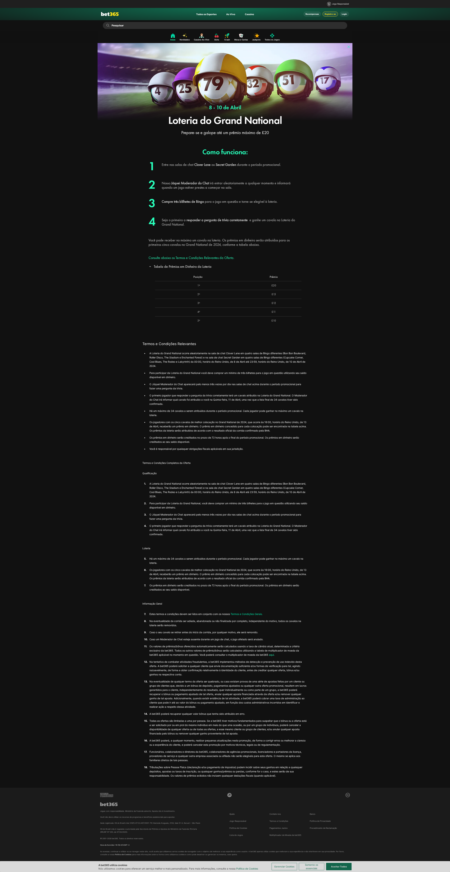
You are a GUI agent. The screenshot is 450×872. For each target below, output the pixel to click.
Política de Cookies (247, 868)
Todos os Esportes (206, 14)
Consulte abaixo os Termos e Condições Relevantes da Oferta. (191, 257)
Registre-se (330, 14)
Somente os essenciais (311, 866)
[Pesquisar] (108, 25)
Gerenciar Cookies (284, 866)
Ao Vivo (230, 14)
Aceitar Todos (339, 866)
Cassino (249, 14)
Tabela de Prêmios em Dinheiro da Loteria (182, 266)
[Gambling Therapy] (106, 795)
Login (344, 14)
